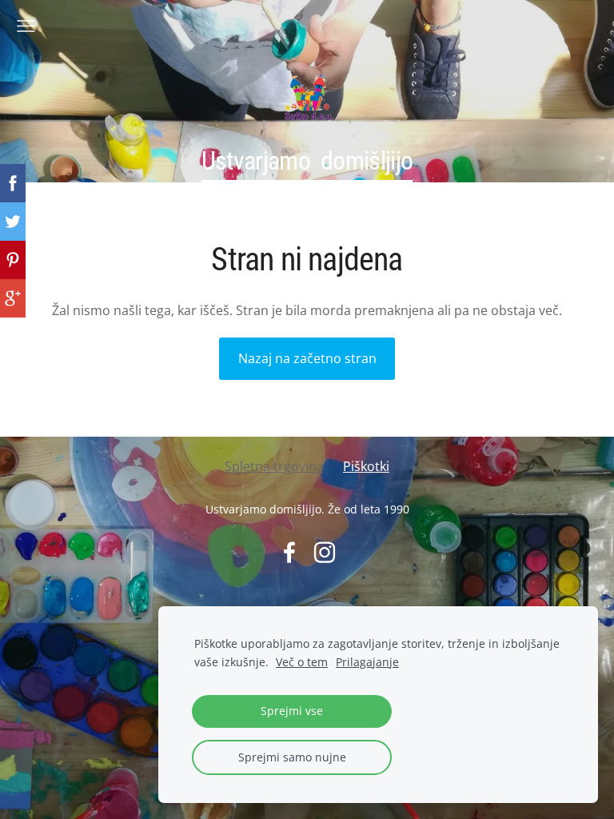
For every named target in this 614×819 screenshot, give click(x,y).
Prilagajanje (367, 661)
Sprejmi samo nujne (292, 757)
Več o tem (302, 661)
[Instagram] (325, 552)
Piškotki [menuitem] (366, 466)
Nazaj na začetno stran (307, 358)
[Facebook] (289, 552)
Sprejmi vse (292, 710)
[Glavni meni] (26, 26)
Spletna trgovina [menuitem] (274, 466)
